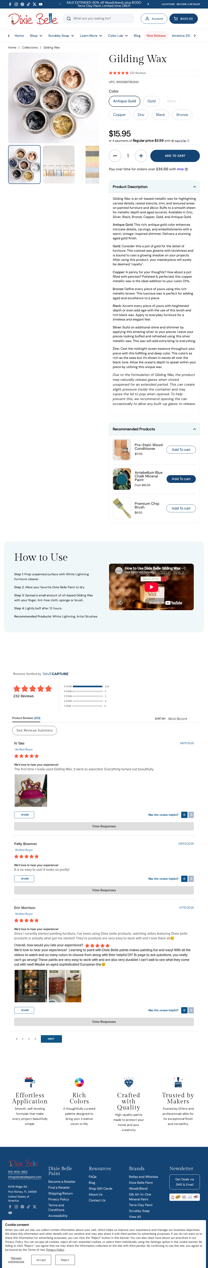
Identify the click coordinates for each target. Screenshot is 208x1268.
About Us (96, 1194)
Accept (41, 1260)
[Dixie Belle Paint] (33, 19)
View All (135, 1217)
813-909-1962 (17, 1172)
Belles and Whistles (143, 1177)
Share (25, 814)
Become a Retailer (62, 1182)
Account (157, 19)
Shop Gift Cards (100, 1188)
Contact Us (97, 1200)
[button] (183, 19)
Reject (65, 1260)
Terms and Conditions (56, 1207)
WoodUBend (138, 1188)
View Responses (104, 826)
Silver (171, 101)
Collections (30, 47)
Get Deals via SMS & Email (184, 1182)
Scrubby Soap (139, 1211)
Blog (92, 1183)
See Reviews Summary (34, 730)
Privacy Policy (55, 1250)
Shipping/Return (60, 1193)
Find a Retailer (59, 1187)
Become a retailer (188, 4)
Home (12, 47)
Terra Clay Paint (141, 1205)
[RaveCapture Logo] (55, 674)
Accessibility (58, 1216)
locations (168, 4)
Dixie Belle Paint (141, 1183)
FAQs (92, 1177)
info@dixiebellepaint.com (24, 1177)
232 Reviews (138, 73)
